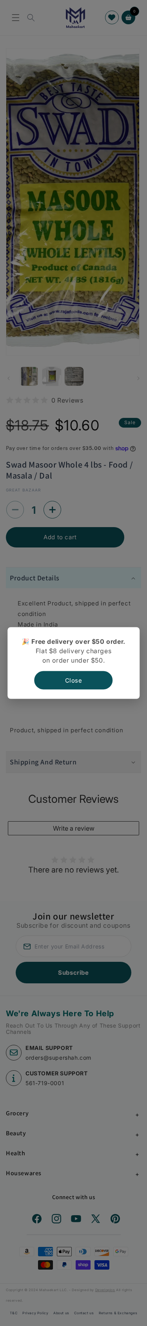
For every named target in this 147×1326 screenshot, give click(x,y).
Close (73, 680)
